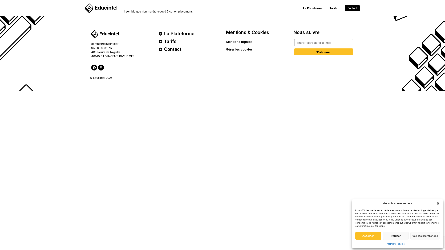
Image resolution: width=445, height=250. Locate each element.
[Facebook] (94, 67)
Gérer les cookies (239, 49)
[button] (438, 203)
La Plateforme (312, 8)
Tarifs (333, 8)
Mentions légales (396, 244)
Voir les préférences (425, 236)
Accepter (368, 236)
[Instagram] (101, 67)
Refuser (396, 236)
